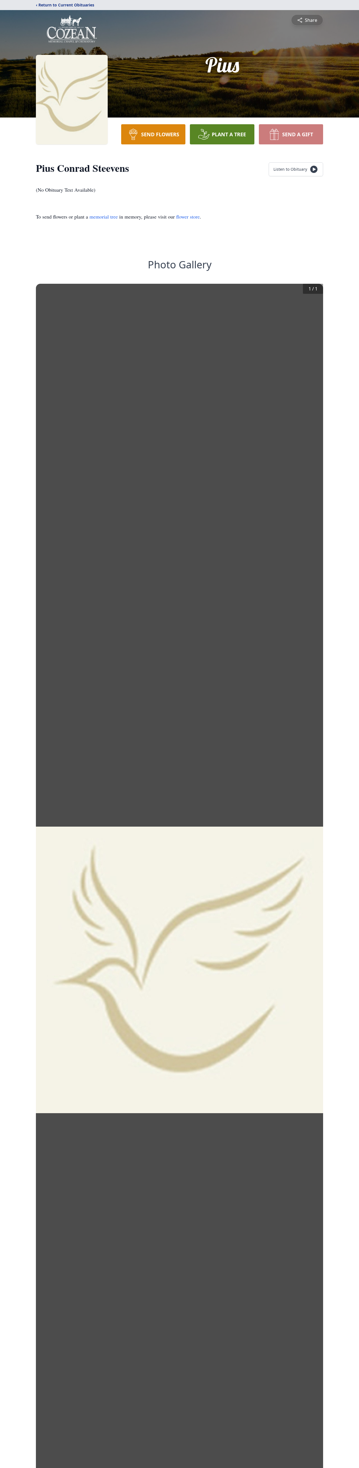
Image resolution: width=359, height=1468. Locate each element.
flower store (188, 216)
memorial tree (103, 216)
